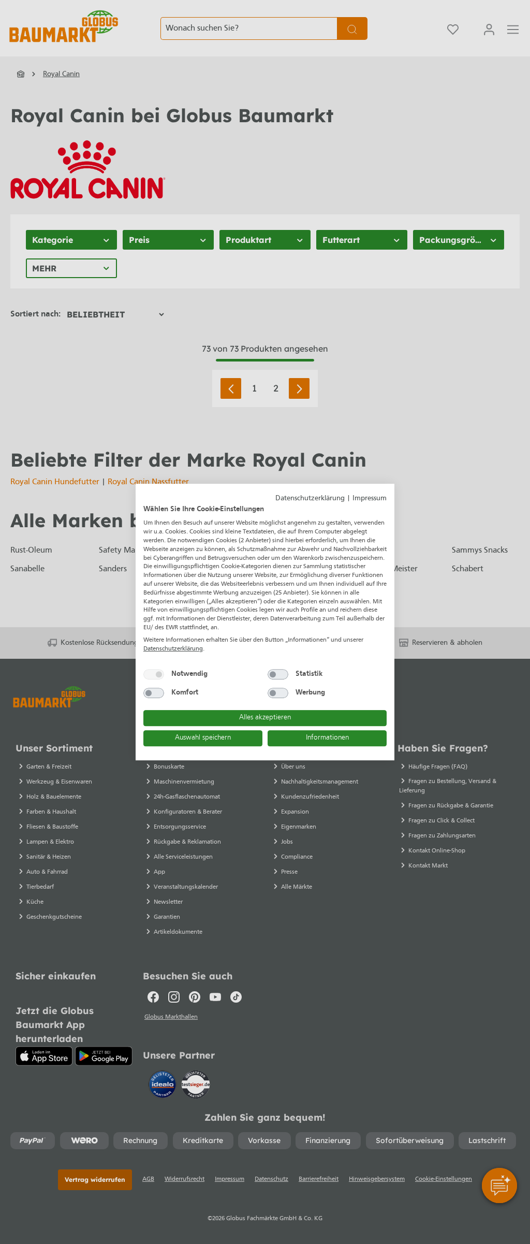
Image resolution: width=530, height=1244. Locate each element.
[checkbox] (153, 674)
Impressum (369, 498)
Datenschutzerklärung (310, 498)
